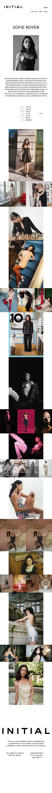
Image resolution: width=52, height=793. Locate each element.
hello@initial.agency (15, 753)
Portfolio (34, 11)
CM (40, 113)
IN (43, 113)
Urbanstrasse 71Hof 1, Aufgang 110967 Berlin (36, 755)
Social (46, 11)
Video (40, 11)
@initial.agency (15, 755)
